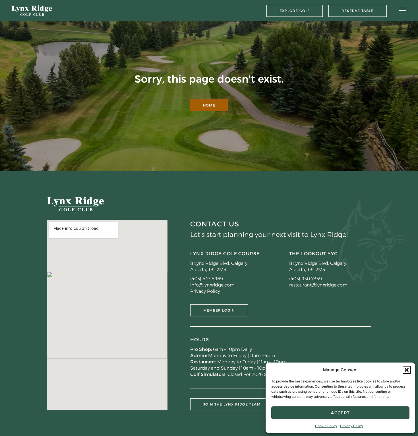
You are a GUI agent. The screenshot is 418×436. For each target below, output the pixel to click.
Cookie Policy (326, 426)
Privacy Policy (351, 426)
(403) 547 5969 (206, 278)
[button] (406, 370)
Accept (340, 412)
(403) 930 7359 (305, 278)
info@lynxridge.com (212, 285)
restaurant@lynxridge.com (318, 285)
